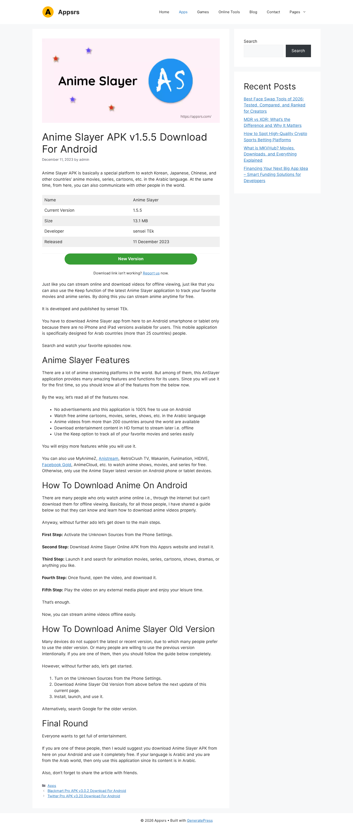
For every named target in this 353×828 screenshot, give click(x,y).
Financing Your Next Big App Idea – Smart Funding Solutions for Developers (276, 174)
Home (164, 12)
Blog (253, 12)
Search (250, 41)
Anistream (108, 458)
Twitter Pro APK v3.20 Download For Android (84, 796)
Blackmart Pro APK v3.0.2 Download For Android (87, 791)
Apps (183, 12)
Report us (151, 273)
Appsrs (68, 12)
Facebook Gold (56, 464)
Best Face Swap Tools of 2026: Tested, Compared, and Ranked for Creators (274, 105)
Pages (295, 12)
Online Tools (229, 12)
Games (203, 12)
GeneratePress (200, 820)
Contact (273, 12)
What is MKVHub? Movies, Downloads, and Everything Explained (270, 154)
